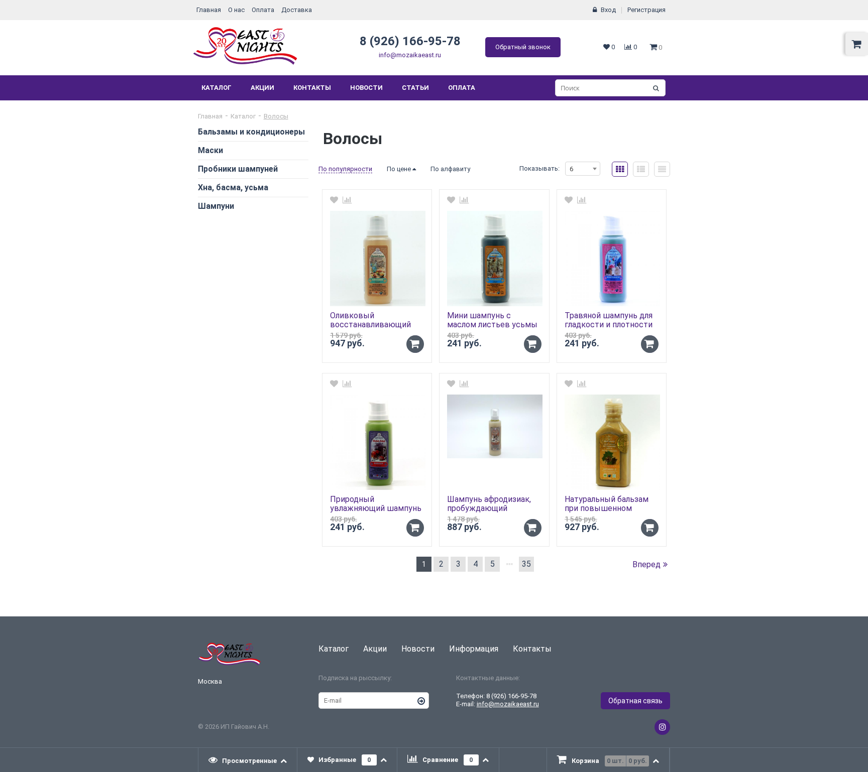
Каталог (216, 87)
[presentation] (247, 760)
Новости (366, 87)
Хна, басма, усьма (233, 187)
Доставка (296, 10)
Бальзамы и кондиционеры (251, 132)
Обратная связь (635, 701)
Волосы (276, 116)
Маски (210, 150)
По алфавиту (450, 169)
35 (526, 564)
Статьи (415, 87)
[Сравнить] (347, 200)
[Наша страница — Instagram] (662, 727)
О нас (236, 10)
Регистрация (646, 10)
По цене (399, 169)
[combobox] (582, 169)
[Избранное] (334, 200)
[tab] (247, 760)
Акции (262, 87)
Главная (208, 10)
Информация (473, 649)
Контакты (312, 87)
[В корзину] (415, 344)
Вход (608, 10)
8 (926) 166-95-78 (410, 41)
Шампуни (216, 206)
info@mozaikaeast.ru (410, 55)
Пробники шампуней (238, 169)
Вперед (646, 564)
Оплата (263, 10)
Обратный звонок (523, 47)
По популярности (345, 169)
